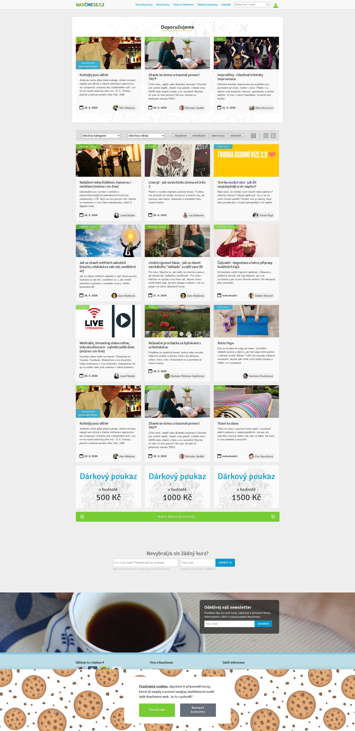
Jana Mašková (126, 295)
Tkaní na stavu (228, 423)
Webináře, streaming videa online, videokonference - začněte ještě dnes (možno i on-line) (107, 347)
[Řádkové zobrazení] (273, 135)
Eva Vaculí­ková (264, 456)
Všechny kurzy (143, 4)
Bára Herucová (264, 107)
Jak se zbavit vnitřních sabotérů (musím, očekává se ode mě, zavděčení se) (108, 266)
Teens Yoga (225, 343)
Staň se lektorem (183, 4)
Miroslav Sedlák (194, 107)
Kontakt (226, 4)
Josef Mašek (127, 215)
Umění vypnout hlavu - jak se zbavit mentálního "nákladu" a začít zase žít (175, 264)
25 (253, 136)
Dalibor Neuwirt (264, 295)
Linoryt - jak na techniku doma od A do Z (176, 184)
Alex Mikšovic (127, 107)
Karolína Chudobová (261, 376)
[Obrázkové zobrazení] (266, 135)
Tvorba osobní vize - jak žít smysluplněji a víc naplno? (236, 184)
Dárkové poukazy (207, 4)
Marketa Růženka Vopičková (187, 376)
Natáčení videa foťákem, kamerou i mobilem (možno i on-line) (105, 184)
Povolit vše (157, 710)
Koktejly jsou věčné (94, 75)
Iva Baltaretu (196, 215)
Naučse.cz (90, 4)
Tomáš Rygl (266, 215)
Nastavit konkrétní (198, 710)
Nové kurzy (162, 4)
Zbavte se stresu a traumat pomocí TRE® (173, 77)
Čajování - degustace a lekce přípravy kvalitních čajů (244, 264)
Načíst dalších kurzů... (177, 517)
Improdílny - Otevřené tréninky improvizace (240, 77)
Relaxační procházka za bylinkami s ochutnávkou (174, 345)
